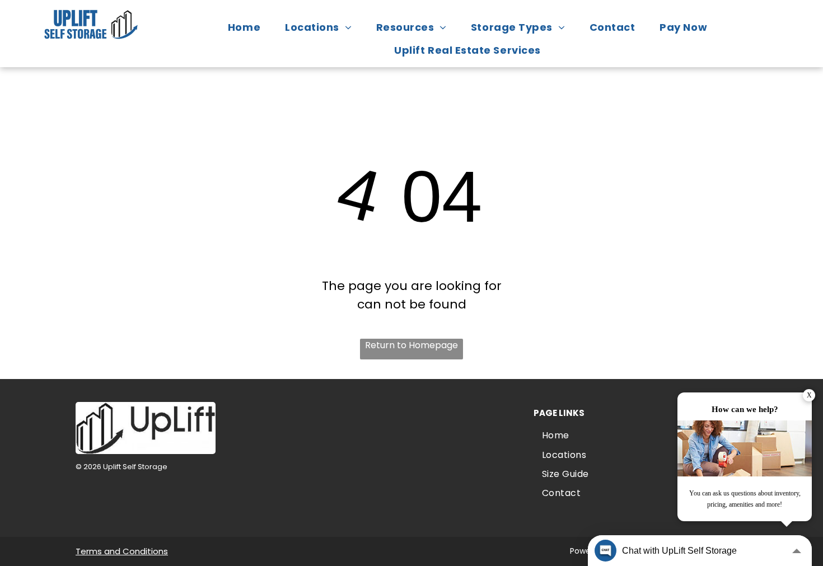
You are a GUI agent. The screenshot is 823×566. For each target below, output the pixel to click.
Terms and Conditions (122, 551)
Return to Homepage (411, 345)
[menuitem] (249, 27)
